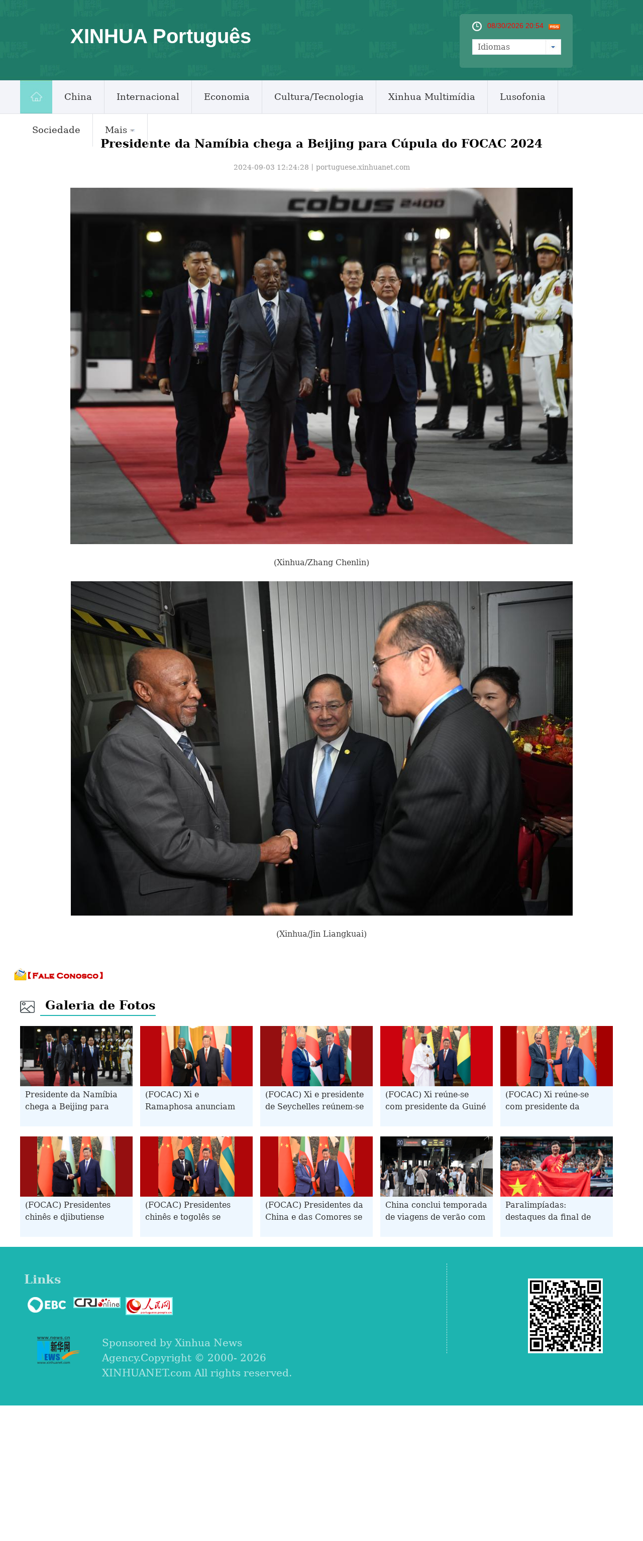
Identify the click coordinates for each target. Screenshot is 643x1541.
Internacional (148, 96)
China (78, 96)
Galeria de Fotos (100, 1005)
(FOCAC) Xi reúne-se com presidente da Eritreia (547, 1106)
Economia (227, 96)
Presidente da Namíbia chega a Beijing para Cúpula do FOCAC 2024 (73, 1106)
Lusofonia (523, 96)
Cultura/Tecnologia (319, 96)
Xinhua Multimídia (431, 96)
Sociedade (56, 129)
